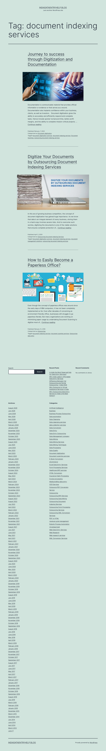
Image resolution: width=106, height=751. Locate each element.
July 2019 (11, 598)
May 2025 (11, 450)
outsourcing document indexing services (47, 138)
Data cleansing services (57, 422)
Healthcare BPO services (58, 470)
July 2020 (11, 564)
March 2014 (12, 728)
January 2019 (13, 615)
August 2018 (12, 629)
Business (52, 411)
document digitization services (42, 135)
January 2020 (13, 581)
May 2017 (11, 671)
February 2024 (13, 484)
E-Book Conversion (56, 459)
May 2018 (11, 637)
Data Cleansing (54, 419)
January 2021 (13, 547)
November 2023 (14, 490)
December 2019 (13, 584)
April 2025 (11, 453)
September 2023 (14, 496)
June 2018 (11, 634)
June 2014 (12, 722)
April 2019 (11, 606)
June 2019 (11, 601)
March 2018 (12, 643)
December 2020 (14, 549)
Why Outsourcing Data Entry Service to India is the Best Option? (59, 394)
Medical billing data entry (58, 482)
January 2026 (13, 428)
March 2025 (12, 456)
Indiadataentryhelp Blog (53, 7)
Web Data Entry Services (58, 530)
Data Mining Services (56, 442)
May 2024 (11, 476)
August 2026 (12, 408)
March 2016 (12, 702)
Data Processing (55, 448)
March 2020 (12, 575)
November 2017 (13, 654)
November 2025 (14, 433)
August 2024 (12, 473)
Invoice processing (56, 479)
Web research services (57, 535)
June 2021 (11, 533)
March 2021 (12, 541)
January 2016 (13, 708)
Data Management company (59, 436)
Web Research (54, 533)
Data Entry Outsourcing (57, 433)
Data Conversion (55, 428)
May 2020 (11, 569)
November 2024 (14, 467)
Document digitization (45, 133)
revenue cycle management (59, 521)
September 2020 (14, 558)
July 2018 (11, 632)
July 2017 (11, 666)
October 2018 (13, 623)
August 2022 (12, 501)
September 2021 (14, 524)
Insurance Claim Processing (59, 476)
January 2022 (13, 516)
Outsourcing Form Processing (59, 507)
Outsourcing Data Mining (58, 499)
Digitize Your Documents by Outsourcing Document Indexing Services (52, 161)
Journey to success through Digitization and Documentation (50, 59)
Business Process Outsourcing (59, 414)
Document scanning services (59, 456)
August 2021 (12, 527)
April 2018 (11, 640)
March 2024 (12, 482)
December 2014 (13, 717)
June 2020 (12, 566)
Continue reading (34, 125)
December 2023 (14, 487)
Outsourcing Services (56, 510)
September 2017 (14, 660)
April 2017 (11, 674)
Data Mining (53, 439)
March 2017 (12, 677)
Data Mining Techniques (57, 445)
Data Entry (53, 431)
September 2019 (14, 592)
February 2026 (13, 425)
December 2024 (14, 465)
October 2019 (13, 589)
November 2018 (13, 620)
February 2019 (13, 612)
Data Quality (53, 450)
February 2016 (13, 705)
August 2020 (12, 561)
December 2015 (13, 711)
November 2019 (13, 586)
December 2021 (13, 518)
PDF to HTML (54, 518)
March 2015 (12, 714)
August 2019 (12, 595)
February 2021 (13, 544)
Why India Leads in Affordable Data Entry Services (59, 378)
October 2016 (13, 691)
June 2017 (11, 668)
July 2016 (11, 700)
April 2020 (11, 572)
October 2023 (13, 493)
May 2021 (11, 535)
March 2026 (12, 422)
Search (10, 368)
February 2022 (13, 513)
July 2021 (11, 530)
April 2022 (11, 507)
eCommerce (53, 462)
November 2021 (13, 521)
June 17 (11, 731)
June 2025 (12, 448)
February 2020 (13, 578)
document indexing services (61, 135)
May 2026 (11, 416)
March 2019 (12, 609)
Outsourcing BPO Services (58, 496)
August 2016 (12, 697)
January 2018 (13, 649)
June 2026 (12, 414)
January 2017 (13, 683)
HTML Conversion (55, 473)
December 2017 (13, 651)
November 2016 (13, 688)
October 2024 (13, 470)
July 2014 (11, 720)
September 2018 (14, 626)
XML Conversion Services (58, 538)
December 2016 (13, 685)
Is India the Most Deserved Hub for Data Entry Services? (60, 373)
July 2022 (11, 504)
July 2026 (11, 411)
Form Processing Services (58, 467)
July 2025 (11, 445)
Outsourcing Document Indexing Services (51, 237)
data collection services (57, 425)
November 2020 (14, 552)
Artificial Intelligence (56, 408)
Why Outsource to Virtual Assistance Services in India (59, 388)
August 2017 (12, 663)
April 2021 (11, 538)
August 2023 (12, 499)
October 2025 (13, 436)
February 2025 (13, 459)
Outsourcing (41, 331)
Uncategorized (54, 527)
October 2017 (13, 657)
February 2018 (13, 646)
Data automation (55, 416)
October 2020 (13, 555)
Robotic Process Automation (59, 524)
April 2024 (12, 479)
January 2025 (13, 462)
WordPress (93, 742)
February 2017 (13, 680)
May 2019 (11, 603)
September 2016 (14, 694)
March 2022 (12, 510)
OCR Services (54, 484)
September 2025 (14, 439)
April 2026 (11, 419)
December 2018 (13, 618)
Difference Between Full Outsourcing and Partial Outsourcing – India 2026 (58, 383)
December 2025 (14, 431)
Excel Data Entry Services (58, 465)
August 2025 (12, 442)
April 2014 (11, 725)
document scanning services (60, 333)
